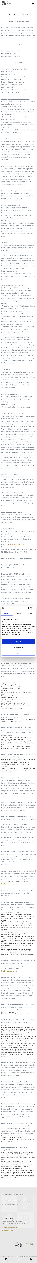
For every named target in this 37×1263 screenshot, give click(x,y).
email (18, 1260)
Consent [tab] (6, 613)
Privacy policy (26, 1201)
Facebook (4, 1194)
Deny (18, 653)
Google (16, 1194)
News (13, 1204)
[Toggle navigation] (33, 3)
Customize (17, 647)
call (31, 1260)
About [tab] (30, 613)
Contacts (19, 1204)
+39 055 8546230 (9, 1230)
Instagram (11, 1194)
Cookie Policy (6, 1204)
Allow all (18, 642)
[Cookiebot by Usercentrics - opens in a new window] (27, 608)
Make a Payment (7, 1201)
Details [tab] (18, 613)
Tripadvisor (22, 1194)
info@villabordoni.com (17, 544)
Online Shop (16, 1201)
